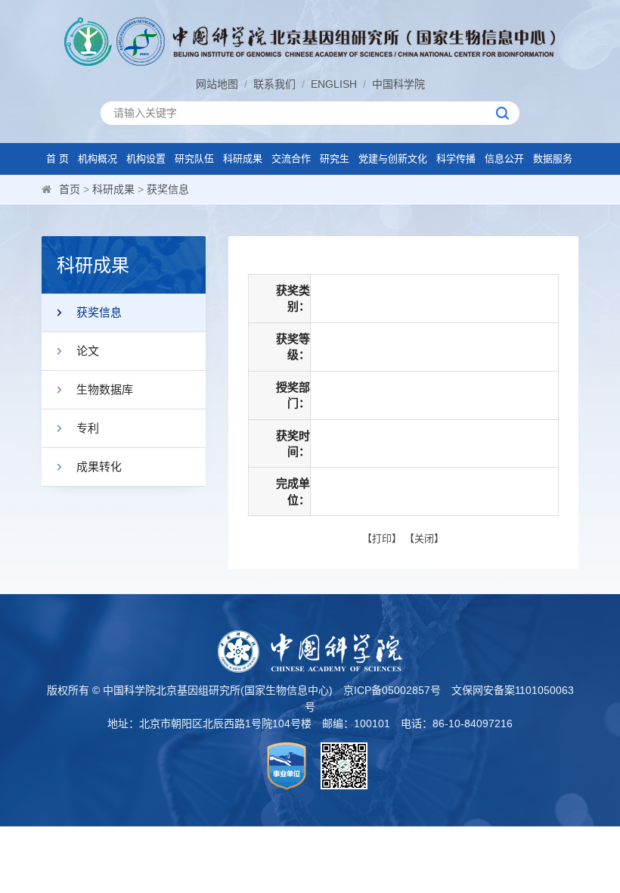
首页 (69, 189)
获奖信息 (168, 189)
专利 (87, 428)
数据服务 (552, 158)
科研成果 (242, 158)
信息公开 (504, 158)
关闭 (424, 538)
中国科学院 (398, 84)
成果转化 (99, 466)
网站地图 (217, 84)
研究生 (334, 158)
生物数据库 (104, 389)
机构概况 (97, 158)
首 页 (57, 158)
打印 (382, 538)
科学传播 (456, 158)
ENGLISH (334, 84)
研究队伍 (194, 158)
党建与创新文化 (392, 158)
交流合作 (291, 158)
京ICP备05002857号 (392, 690)
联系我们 (274, 84)
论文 (87, 350)
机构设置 (146, 158)
